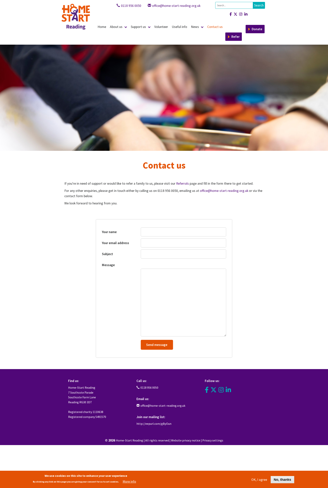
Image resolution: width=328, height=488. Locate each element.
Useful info (179, 27)
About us (116, 27)
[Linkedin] (245, 14)
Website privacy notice (185, 440)
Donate (257, 29)
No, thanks (282, 479)
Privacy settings (212, 440)
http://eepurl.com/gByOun (153, 424)
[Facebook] (230, 14)
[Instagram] (239, 14)
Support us (138, 27)
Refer (235, 37)
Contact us (215, 27)
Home (102, 27)
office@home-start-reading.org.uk (176, 6)
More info (129, 481)
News (195, 27)
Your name (109, 232)
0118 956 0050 (131, 6)
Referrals (182, 183)
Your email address (115, 243)
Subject (107, 254)
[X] (234, 14)
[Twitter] (214, 390)
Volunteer (161, 27)
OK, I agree (259, 479)
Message (108, 265)
